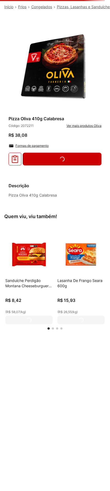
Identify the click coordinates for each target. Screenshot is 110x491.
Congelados (41, 7)
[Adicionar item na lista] (15, 159)
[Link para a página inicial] (8, 7)
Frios (22, 7)
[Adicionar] (29, 320)
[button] (49, 328)
